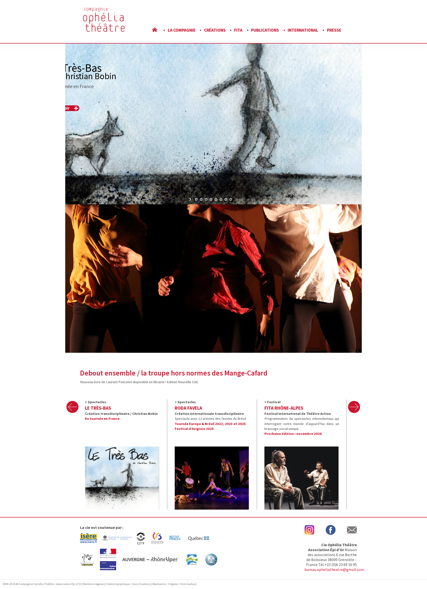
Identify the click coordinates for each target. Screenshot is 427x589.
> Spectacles (95, 402)
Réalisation (159, 584)
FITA (238, 30)
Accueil (158, 30)
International (303, 30)
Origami (173, 584)
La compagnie (181, 30)
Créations (215, 30)
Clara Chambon (141, 584)
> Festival (272, 402)
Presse (334, 30)
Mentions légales (93, 584)
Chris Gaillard (188, 584)
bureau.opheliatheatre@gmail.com (334, 569)
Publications (265, 30)
